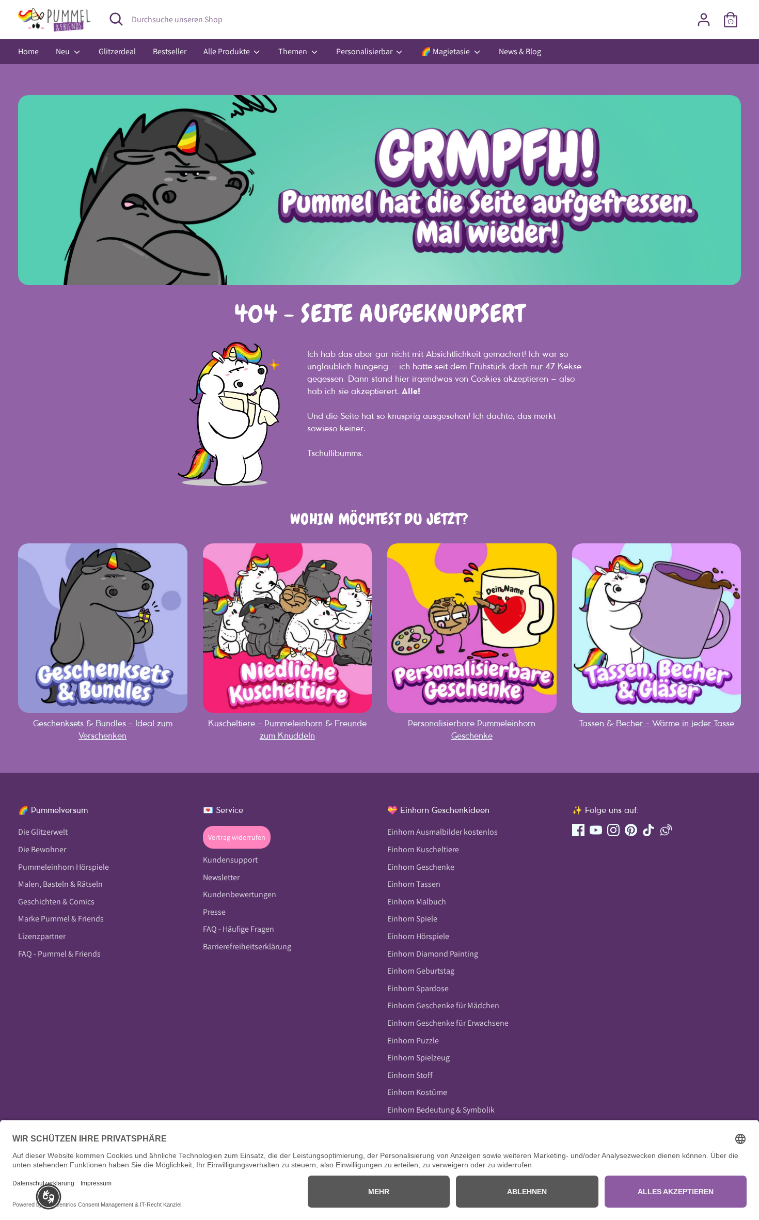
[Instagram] (613, 830)
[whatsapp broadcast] (666, 830)
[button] (48, 1197)
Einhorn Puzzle (413, 1040)
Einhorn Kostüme (417, 1092)
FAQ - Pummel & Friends (59, 953)
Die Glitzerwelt (43, 831)
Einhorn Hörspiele (418, 936)
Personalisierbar (365, 51)
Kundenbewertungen (239, 894)
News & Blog (520, 51)
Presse (214, 911)
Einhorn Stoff (410, 1075)
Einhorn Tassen (413, 884)
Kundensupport (230, 859)
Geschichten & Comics (56, 901)
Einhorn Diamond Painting (432, 953)
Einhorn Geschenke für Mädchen (443, 1005)
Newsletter (221, 877)
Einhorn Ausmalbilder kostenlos (442, 831)
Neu (63, 51)
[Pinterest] (631, 830)
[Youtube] (596, 830)
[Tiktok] (648, 830)
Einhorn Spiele (412, 918)
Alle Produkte (227, 51)
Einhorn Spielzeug (418, 1057)
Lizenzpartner (42, 936)
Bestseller (169, 51)
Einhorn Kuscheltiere (423, 849)
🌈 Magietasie (446, 51)
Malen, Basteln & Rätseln (60, 884)
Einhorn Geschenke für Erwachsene (448, 1023)
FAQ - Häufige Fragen (238, 929)
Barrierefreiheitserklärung (247, 946)
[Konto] (703, 19)
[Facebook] (578, 830)
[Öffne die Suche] (116, 19)
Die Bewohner (42, 849)
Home (28, 51)
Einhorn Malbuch (416, 901)
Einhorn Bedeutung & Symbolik (441, 1109)
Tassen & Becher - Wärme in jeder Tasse (656, 723)
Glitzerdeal (117, 51)
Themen (293, 51)
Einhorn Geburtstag (420, 970)
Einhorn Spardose (418, 988)
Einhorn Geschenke (420, 867)
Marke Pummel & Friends (61, 918)
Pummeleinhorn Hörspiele (63, 867)
